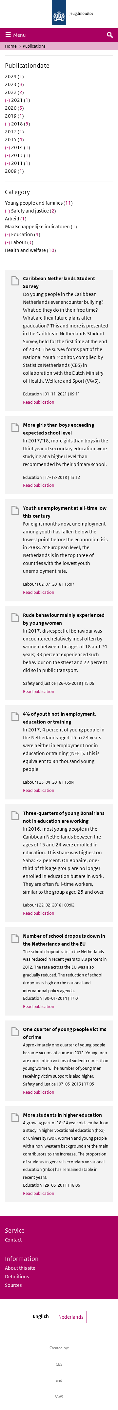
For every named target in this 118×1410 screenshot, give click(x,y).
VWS (59, 1396)
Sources (13, 1285)
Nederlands (70, 1317)
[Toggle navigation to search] (110, 35)
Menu (21, 35)
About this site (20, 1268)
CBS (59, 1364)
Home (11, 46)
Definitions (17, 1276)
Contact (13, 1240)
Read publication (38, 402)
